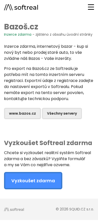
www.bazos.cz (22, 113)
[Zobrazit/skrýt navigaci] (90, 7)
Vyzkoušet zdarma (33, 180)
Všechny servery (62, 113)
